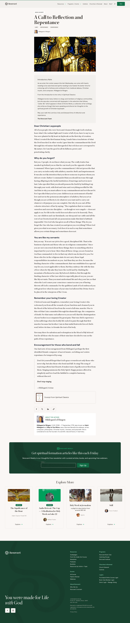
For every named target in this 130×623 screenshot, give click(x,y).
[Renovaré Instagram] (13, 610)
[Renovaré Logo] (11, 4)
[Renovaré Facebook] (7, 610)
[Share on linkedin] (48, 409)
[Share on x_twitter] (42, 409)
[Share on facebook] (36, 409)
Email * (43, 462)
